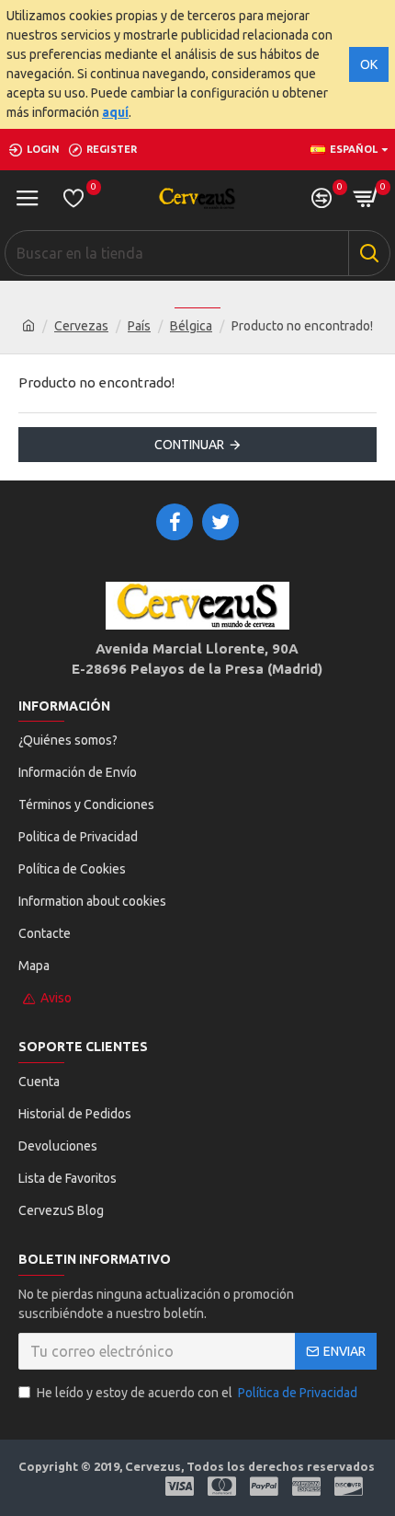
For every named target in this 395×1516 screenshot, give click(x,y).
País (139, 325)
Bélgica (191, 325)
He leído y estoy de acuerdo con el (197, 1392)
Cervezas (81, 325)
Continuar (189, 444)
